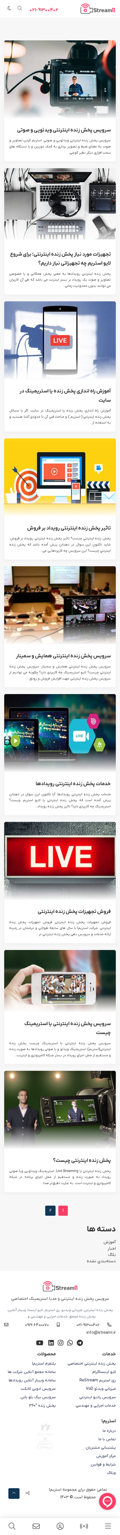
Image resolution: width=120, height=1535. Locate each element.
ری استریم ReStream (98, 1380)
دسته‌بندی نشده (101, 1261)
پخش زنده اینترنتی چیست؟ (82, 1160)
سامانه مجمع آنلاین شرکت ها (32, 1372)
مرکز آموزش (106, 1456)
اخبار (111, 1248)
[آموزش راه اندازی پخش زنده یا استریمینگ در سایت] (60, 340)
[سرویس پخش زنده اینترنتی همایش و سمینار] (60, 605)
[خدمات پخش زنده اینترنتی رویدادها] (60, 733)
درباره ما (109, 1431)
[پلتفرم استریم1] (60, 1526)
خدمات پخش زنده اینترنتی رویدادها (73, 784)
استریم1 (55, 1489)
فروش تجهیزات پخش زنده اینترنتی (74, 911)
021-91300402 (44, 10)
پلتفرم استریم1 (44, 1363)
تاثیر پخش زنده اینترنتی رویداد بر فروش (69, 528)
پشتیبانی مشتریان (101, 1447)
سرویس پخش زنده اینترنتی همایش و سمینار (63, 656)
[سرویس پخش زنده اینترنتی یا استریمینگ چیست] (60, 981)
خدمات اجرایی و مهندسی (96, 1405)
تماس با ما (107, 1439)
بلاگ (112, 1254)
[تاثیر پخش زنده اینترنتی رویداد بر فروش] (60, 477)
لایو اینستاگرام (104, 1372)
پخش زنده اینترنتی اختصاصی (92, 1363)
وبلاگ (111, 1473)
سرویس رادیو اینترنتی (97, 1397)
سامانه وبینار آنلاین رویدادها (32, 1380)
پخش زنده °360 (42, 1405)
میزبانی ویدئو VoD (101, 1388)
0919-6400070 (37, 1325)
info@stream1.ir (101, 1332)
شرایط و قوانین (103, 1464)
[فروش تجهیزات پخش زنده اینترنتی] (60, 861)
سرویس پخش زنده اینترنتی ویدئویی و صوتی (64, 130)
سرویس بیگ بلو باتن (38, 1397)
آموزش (110, 1242)
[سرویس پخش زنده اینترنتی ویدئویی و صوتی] (60, 79)
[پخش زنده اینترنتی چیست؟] (60, 1110)
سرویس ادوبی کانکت (38, 1388)
